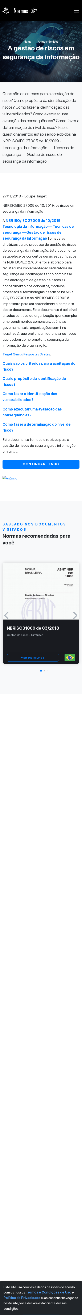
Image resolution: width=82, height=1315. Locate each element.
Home (28, 41)
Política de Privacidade (22, 1298)
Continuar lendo (41, 464)
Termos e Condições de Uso (48, 1292)
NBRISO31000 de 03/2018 (33, 628)
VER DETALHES (33, 657)
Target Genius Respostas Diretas (26, 354)
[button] (41, 671)
